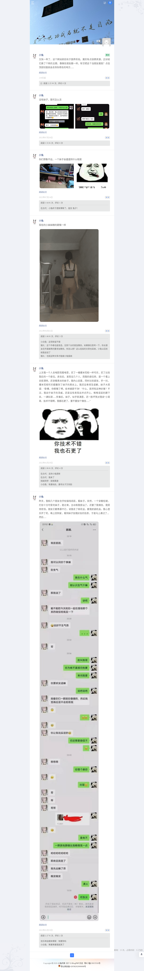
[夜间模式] (105, 3)
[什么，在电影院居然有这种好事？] (69, 429)
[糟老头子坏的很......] (69, 275)
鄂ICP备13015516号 (92, 963)
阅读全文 (43, 73)
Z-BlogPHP (74, 963)
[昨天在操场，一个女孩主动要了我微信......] (69, 721)
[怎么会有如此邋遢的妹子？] (57, 176)
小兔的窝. (62, 963)
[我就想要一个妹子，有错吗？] (57, 116)
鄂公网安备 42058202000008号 (73, 966)
